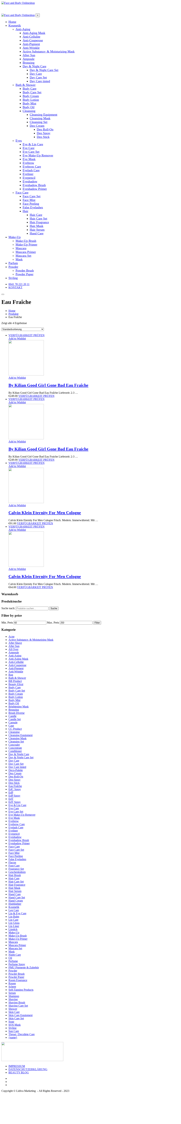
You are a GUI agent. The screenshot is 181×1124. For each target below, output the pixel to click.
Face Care (14, 846)
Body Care (14, 687)
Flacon (12, 862)
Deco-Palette (15, 770)
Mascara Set (15, 948)
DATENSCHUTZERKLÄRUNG (27, 1069)
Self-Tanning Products (20, 989)
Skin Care (14, 1012)
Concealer (14, 744)
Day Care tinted (17, 766)
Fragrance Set (16, 868)
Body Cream (15, 693)
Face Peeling (15, 856)
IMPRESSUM (16, 1066)
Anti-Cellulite (16, 661)
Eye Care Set (15, 811)
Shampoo (13, 996)
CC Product (15, 728)
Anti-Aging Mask (18, 658)
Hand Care (14, 894)
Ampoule (13, 652)
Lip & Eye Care (17, 913)
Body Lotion (15, 696)
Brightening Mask (18, 706)
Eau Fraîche (15, 786)
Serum (12, 992)
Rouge (12, 983)
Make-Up (13, 932)
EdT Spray (14, 801)
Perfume (13, 961)
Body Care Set (16, 690)
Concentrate (15, 747)
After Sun (13, 646)
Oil (10, 957)
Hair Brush (14, 875)
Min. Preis (7, 622)
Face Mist (13, 852)
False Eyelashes (17, 859)
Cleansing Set (16, 741)
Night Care (14, 954)
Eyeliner (13, 830)
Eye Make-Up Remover (21, 814)
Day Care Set (16, 763)
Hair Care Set (16, 881)
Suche (54, 608)
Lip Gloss (13, 922)
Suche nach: (8, 608)
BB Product (15, 681)
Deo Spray (14, 779)
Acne (11, 636)
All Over (13, 649)
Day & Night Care (18, 754)
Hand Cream (15, 900)
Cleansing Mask (17, 738)
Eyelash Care (15, 827)
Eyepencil (14, 833)
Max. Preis (53, 622)
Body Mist (14, 700)
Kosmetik (13, 906)
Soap (11, 1021)
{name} (12, 1037)
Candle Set (14, 719)
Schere (12, 986)
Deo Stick (14, 782)
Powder (12, 970)
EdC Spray (14, 789)
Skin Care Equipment (20, 1015)
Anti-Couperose (17, 665)
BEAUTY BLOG (18, 1072)
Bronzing (13, 709)
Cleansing (14, 731)
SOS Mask (14, 1024)
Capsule (12, 722)
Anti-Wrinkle (15, 671)
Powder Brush (16, 973)
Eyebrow (13, 821)
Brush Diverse (16, 712)
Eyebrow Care (16, 824)
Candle (12, 716)
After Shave (15, 642)
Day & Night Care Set (20, 757)
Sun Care (13, 1031)
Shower (12, 1008)
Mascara (13, 942)
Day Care (13, 760)
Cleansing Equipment (20, 735)
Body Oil (13, 703)
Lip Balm (13, 916)
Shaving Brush (16, 1002)
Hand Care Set (16, 897)
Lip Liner (13, 926)
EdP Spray (14, 795)
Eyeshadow (15, 836)
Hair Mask (14, 887)
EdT (10, 798)
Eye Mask (14, 817)
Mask (11, 951)
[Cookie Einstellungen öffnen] (27, 1120)
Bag (10, 674)
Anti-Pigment (16, 668)
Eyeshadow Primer (19, 843)
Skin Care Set (16, 1018)
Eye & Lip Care (17, 805)
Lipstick (12, 929)
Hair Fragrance (16, 884)
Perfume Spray (16, 964)
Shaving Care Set (18, 1005)
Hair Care (13, 878)
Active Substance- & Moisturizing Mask (30, 639)
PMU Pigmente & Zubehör (23, 967)
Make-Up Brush (17, 935)
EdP (10, 792)
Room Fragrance (17, 980)
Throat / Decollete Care (21, 1034)
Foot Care (14, 865)
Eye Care (13, 808)
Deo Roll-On (15, 776)
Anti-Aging (14, 655)
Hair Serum (14, 891)
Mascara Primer (17, 945)
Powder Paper (16, 977)
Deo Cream (14, 773)
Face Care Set (16, 849)
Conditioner (15, 751)
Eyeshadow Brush (18, 840)
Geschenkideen (17, 871)
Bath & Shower (17, 677)
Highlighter (14, 903)
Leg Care (13, 910)
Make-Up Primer (17, 938)
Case (11, 725)
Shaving (13, 999)
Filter (97, 622)
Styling (12, 1027)
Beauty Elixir (15, 684)
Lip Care (13, 919)
